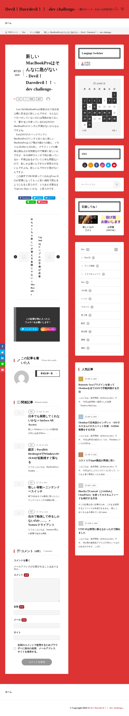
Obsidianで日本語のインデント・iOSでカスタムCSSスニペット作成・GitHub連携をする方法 (99, 426)
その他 (86, 290)
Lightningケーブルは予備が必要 (40, 257)
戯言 (39, 99)
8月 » (114, 131)
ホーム (8, 23)
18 (95, 113)
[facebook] (96, 165)
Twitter (39, 198)
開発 (85, 340)
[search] (117, 184)
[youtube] (114, 165)
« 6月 (84, 131)
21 (109, 113)
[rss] (90, 165)
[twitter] (108, 165)
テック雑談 (35, 32)
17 (90, 113)
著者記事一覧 (47, 373)
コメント (19, 575)
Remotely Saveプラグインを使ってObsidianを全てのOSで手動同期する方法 (98, 388)
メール (18, 619)
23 (85, 119)
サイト (17, 632)
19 (99, 113)
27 (104, 119)
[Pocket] (2, 369)
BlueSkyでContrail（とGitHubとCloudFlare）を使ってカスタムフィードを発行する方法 (98, 495)
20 (104, 113)
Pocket (43, 202)
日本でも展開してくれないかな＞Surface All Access (44, 420)
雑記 (85, 348)
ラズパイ (87, 307)
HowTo (89, 258)
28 (109, 119)
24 (90, 119)
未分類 (86, 332)
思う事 (86, 315)
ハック (86, 299)
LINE (32, 202)
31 (90, 125)
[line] (2, 363)
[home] (84, 165)
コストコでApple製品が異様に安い (96, 460)
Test (84, 282)
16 (85, 113)
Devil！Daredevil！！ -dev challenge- (60, 9)
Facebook (26, 198)
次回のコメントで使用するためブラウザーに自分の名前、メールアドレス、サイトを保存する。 (38, 648)
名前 (16, 606)
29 (114, 119)
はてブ (51, 198)
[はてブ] (2, 358)
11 (94, 107)
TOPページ (13, 32)
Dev (24, 32)
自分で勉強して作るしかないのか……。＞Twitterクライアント (44, 520)
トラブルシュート (94, 274)
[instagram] (102, 165)
